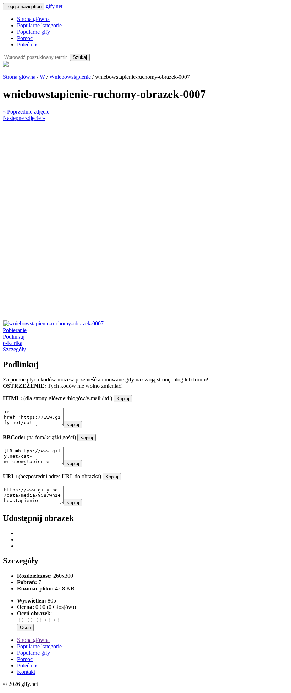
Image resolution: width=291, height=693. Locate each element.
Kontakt (26, 672)
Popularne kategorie (39, 25)
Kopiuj (122, 398)
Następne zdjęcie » (24, 118)
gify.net (54, 6)
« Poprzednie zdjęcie (26, 112)
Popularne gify (33, 32)
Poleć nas (27, 45)
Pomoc (25, 38)
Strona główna (33, 19)
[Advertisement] (145, 171)
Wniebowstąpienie (70, 77)
